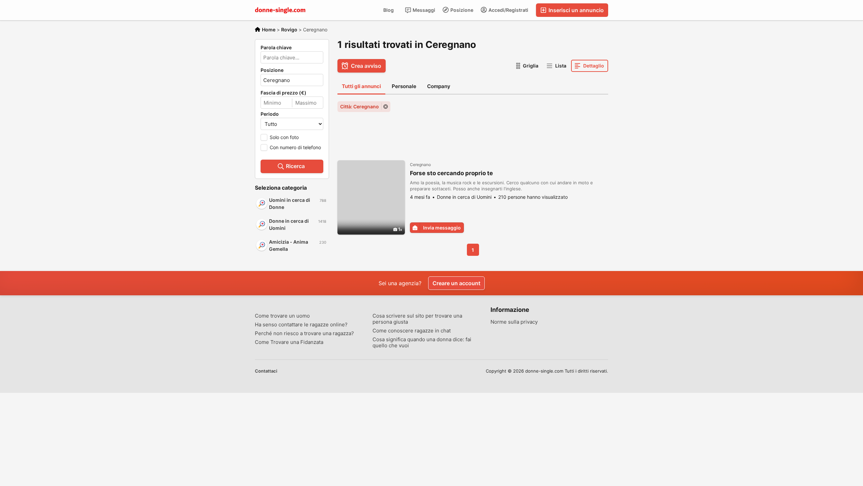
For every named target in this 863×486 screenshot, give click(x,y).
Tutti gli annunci (361, 86)
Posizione (461, 10)
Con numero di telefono (295, 147)
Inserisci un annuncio (575, 10)
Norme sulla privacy (514, 322)
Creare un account (456, 283)
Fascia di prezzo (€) (283, 93)
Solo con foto (284, 137)
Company (438, 86)
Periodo (270, 114)
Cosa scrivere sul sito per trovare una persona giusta (417, 319)
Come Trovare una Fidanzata (289, 342)
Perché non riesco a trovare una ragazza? (304, 333)
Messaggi (423, 10)
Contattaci (266, 371)
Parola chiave (276, 47)
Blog (388, 10)
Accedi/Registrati (507, 10)
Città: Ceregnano (359, 106)
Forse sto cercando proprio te (451, 173)
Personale (404, 86)
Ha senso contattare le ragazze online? (301, 325)
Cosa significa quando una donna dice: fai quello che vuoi (422, 342)
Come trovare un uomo (282, 316)
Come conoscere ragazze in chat (412, 331)
